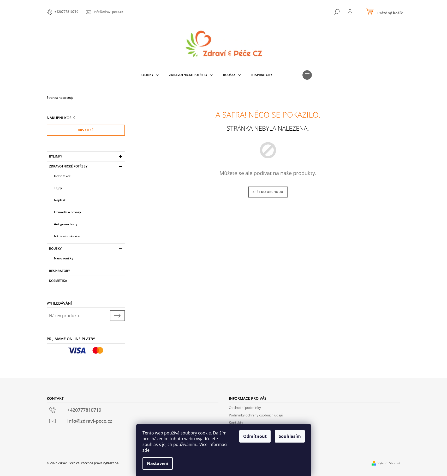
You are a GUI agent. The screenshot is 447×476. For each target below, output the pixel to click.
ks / (86, 130)
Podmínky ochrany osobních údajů (256, 415)
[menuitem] (149, 75)
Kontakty (236, 422)
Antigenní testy (65, 224)
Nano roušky (63, 258)
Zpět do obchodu (268, 192)
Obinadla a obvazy (67, 212)
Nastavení (157, 463)
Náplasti (60, 200)
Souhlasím (290, 436)
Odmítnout (255, 436)
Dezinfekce (62, 176)
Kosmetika (58, 280)
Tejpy (58, 188)
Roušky (55, 248)
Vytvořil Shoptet (389, 463)
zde (146, 450)
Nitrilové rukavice (67, 236)
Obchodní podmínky (245, 407)
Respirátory (59, 271)
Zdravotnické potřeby (68, 166)
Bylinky (55, 156)
